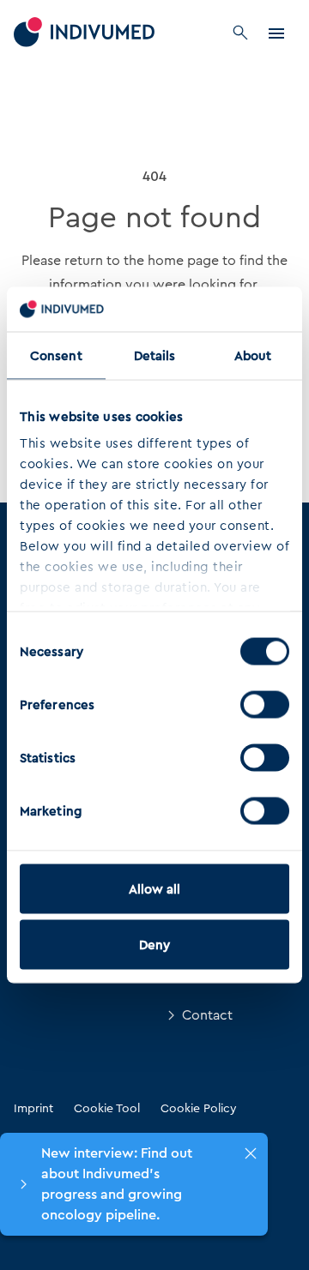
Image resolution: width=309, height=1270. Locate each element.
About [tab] (253, 355)
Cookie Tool (107, 1108)
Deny (154, 945)
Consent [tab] (56, 355)
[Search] (240, 32)
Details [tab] (155, 355)
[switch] (264, 704)
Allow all (155, 888)
